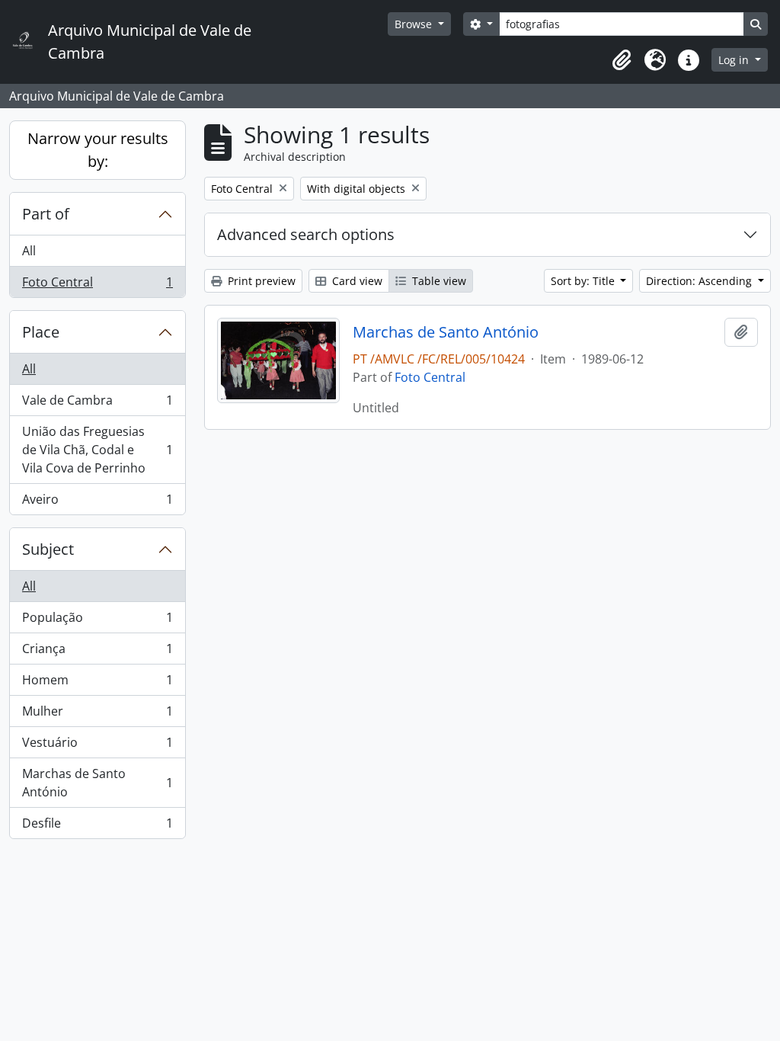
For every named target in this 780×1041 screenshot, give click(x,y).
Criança (97, 652)
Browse (415, 24)
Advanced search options (306, 234)
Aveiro (97, 502)
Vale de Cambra (97, 404)
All (29, 250)
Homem (97, 683)
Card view (355, 281)
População (97, 621)
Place (40, 332)
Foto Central (97, 285)
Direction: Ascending (700, 281)
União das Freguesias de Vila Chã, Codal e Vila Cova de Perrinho (97, 449)
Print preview (260, 281)
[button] (621, 60)
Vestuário (97, 746)
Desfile (97, 826)
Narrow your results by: (97, 149)
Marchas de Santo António (97, 782)
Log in (735, 60)
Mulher (97, 715)
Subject (48, 549)
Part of (45, 213)
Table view (437, 281)
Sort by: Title (584, 281)
